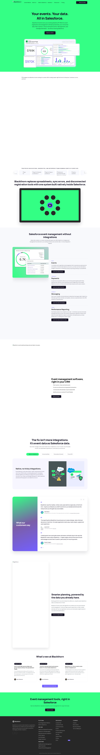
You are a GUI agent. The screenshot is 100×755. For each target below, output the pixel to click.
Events (57, 728)
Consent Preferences (57, 753)
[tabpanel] (50, 474)
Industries (50, 2)
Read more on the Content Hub (50, 686)
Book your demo (82, 2)
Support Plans (59, 736)
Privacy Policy (44, 753)
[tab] (45, 454)
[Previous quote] (81, 499)
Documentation (59, 732)
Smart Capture (41, 735)
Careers (75, 722)
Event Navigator (41, 737)
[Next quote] (84, 499)
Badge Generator (42, 739)
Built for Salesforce (42, 2)
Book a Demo (76, 724)
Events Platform (27, 2)
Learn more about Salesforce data (60, 319)
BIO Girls (54, 528)
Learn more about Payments (58, 287)
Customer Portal (59, 724)
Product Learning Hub (60, 730)
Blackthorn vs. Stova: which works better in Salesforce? (73, 667)
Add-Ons (34, 2)
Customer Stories (59, 726)
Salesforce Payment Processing (45, 729)
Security (57, 734)
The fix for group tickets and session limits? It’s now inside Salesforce (49, 667)
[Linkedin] (13, 733)
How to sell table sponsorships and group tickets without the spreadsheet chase (24, 668)
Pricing (63, 2)
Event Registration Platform (44, 722)
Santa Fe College (60, 543)
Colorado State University (74, 513)
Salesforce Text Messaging (44, 731)
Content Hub (58, 722)
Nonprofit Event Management (44, 748)
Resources (56, 2)
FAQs (57, 740)
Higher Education (42, 746)
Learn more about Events (58, 271)
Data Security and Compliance (44, 733)
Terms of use (50, 753)
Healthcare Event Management (45, 744)
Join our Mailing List (77, 728)
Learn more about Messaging (59, 302)
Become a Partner (77, 726)
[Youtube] (16, 733)
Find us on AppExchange (58, 614)
